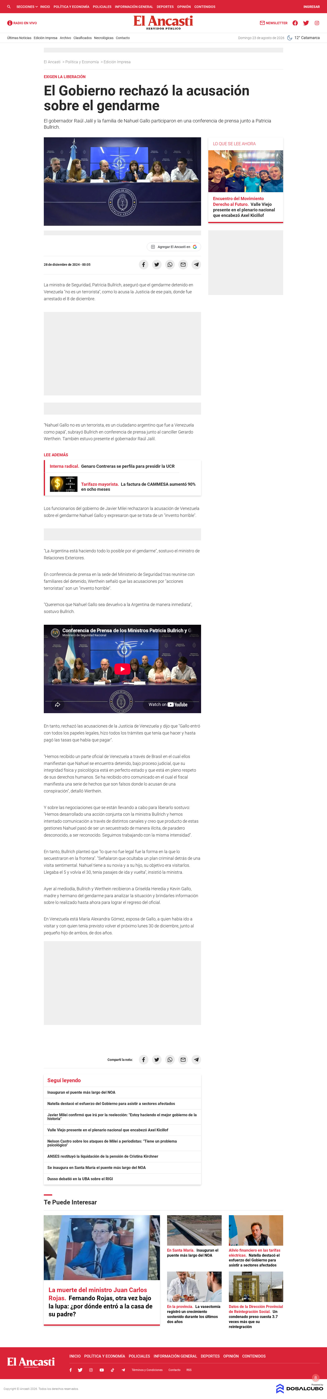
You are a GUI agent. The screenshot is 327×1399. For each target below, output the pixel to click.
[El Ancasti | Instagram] (317, 22)
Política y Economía (71, 7)
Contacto (123, 38)
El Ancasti (53, 62)
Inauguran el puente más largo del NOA (81, 1092)
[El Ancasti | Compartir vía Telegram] (196, 264)
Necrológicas (103, 38)
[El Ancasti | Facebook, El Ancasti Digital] (295, 22)
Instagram (91, 1370)
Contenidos (204, 7)
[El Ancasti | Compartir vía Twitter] (157, 264)
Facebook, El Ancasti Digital (70, 1370)
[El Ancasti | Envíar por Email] (183, 264)
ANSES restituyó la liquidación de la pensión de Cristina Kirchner (102, 1156)
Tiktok (112, 1370)
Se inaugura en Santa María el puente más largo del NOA (96, 1167)
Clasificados (82, 38)
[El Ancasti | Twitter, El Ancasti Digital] (306, 22)
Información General (134, 7)
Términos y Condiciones (147, 1370)
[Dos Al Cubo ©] (299, 1392)
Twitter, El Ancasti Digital (80, 1370)
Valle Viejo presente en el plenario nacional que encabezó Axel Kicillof (107, 1130)
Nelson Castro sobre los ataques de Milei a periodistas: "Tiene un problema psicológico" (112, 1143)
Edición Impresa (45, 38)
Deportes (165, 7)
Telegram (123, 1370)
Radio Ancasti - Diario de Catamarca (22, 23)
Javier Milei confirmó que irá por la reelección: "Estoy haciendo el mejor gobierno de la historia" (122, 1117)
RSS (189, 1370)
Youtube (101, 1370)
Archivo (65, 38)
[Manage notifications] (316, 1378)
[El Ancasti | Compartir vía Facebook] (143, 264)
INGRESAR (312, 6)
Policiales (102, 7)
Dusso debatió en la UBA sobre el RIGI (80, 1179)
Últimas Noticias (19, 38)
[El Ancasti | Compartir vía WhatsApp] (170, 264)
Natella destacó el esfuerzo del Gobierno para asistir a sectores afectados (111, 1103)
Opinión (184, 7)
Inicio (45, 7)
